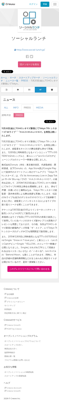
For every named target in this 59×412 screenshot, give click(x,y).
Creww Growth (13, 325)
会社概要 (10, 294)
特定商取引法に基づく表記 (15, 313)
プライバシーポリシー (15, 301)
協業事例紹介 (9, 352)
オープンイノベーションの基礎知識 (18, 372)
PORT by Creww (14, 329)
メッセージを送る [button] (30, 64)
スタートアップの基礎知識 (15, 376)
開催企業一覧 (9, 356)
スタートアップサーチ (29, 77)
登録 (45, 4)
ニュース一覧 (12, 80)
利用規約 (8, 309)
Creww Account (13, 388)
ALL (6, 107)
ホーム (4, 77)
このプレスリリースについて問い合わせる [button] (29, 269)
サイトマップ (9, 305)
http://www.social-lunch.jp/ (30, 49)
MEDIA (39, 107)
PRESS (24, 80)
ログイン (33, 4)
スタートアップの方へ (13, 345)
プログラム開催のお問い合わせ (17, 360)
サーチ (13, 77)
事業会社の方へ (10, 348)
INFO (16, 107)
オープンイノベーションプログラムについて (22, 341)
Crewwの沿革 (12, 298)
